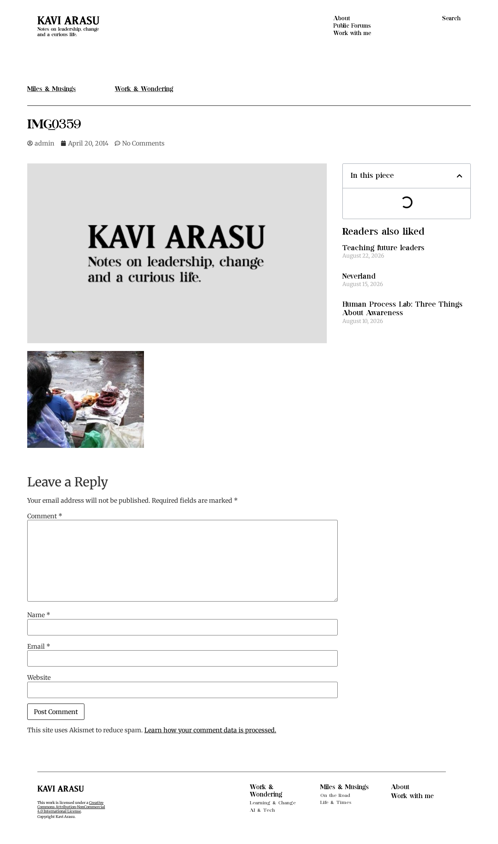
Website (39, 677)
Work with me (352, 33)
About (341, 18)
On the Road (335, 795)
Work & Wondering (266, 791)
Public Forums (352, 26)
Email (38, 646)
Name (38, 615)
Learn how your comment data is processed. (210, 730)
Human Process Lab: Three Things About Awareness (402, 308)
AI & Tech (262, 810)
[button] (459, 176)
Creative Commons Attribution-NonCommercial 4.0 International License (71, 807)
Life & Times (335, 802)
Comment (44, 516)
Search (451, 18)
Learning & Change (273, 802)
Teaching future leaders (383, 248)
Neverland (358, 276)
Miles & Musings (344, 787)
